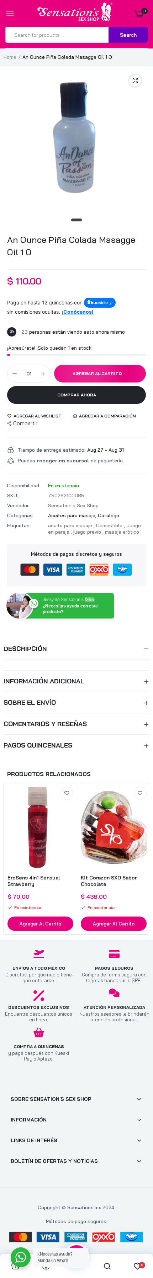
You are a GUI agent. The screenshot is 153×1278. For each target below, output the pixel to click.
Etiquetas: (19, 525)
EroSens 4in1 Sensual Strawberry (33, 880)
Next (140, 859)
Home (10, 57)
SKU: (12, 495)
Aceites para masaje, (73, 515)
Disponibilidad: (23, 485)
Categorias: (20, 515)
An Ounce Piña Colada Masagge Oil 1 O (71, 245)
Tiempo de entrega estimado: (51, 450)
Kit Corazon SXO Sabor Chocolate (109, 880)
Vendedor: (18, 505)
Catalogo (108, 515)
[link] (66, 793)
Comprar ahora (76, 394)
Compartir (25, 423)
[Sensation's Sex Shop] (75, 13)
